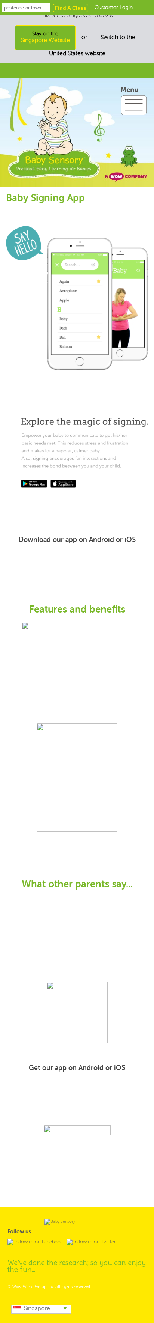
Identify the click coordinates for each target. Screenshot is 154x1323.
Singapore (37, 1309)
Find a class (70, 8)
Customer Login (114, 7)
